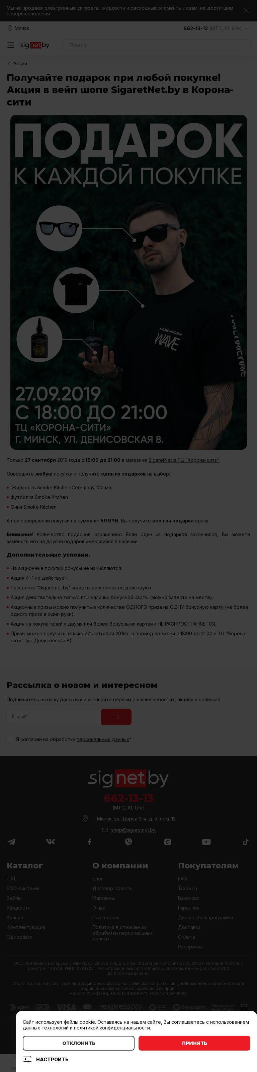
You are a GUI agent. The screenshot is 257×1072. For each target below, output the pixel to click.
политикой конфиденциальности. (112, 1027)
